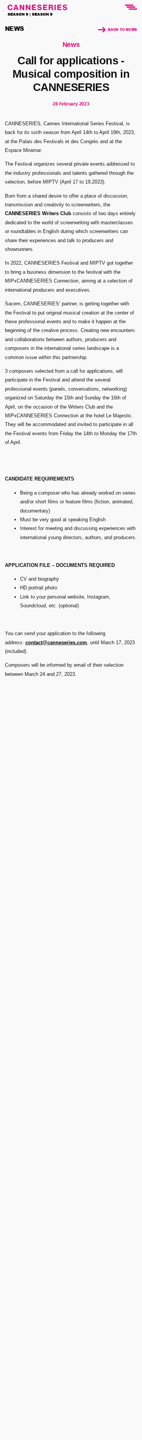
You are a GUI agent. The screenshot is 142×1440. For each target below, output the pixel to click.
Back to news (122, 29)
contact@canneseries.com (56, 642)
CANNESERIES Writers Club (38, 213)
